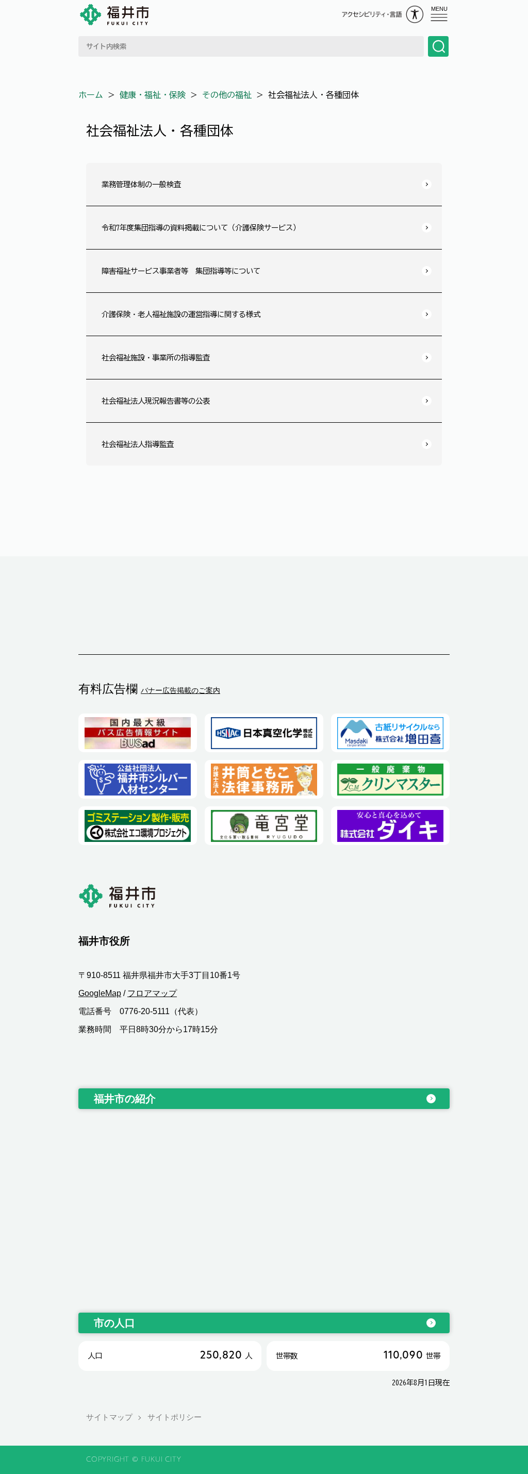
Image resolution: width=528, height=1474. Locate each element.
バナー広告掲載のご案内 (180, 690)
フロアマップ (152, 993)
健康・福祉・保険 (153, 95)
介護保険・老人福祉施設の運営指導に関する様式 (181, 314)
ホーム (90, 95)
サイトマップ (109, 1417)
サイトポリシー (174, 1417)
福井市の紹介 (125, 1098)
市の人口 (114, 1323)
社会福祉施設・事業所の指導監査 (156, 357)
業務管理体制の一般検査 (141, 184)
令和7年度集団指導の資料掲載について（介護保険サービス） (201, 227)
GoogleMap (99, 993)
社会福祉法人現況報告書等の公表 (156, 401)
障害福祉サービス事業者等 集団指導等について (181, 271)
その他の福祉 (227, 95)
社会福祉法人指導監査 (138, 444)
